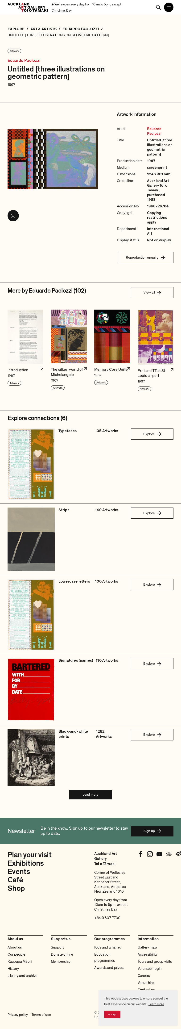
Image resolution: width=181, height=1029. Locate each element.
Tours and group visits (155, 961)
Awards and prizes (108, 967)
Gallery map (147, 947)
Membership (61, 961)
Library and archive (22, 975)
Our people (16, 954)
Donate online (62, 954)
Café (15, 880)
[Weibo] (178, 854)
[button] (25, 351)
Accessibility (147, 954)
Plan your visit (29, 855)
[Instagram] (150, 854)
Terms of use (41, 1014)
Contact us (146, 989)
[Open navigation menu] (168, 7)
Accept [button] (112, 1014)
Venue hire (146, 982)
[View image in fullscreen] (13, 215)
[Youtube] (159, 854)
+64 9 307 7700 (107, 917)
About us (15, 947)
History (13, 968)
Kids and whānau (107, 947)
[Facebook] (140, 854)
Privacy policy (18, 1014)
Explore (149, 434)
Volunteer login (149, 968)
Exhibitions (26, 863)
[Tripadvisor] (169, 854)
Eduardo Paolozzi (24, 60)
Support (57, 947)
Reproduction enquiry (142, 257)
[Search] (158, 7)
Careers (144, 975)
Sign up (149, 830)
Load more (90, 794)
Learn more (156, 1004)
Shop (16, 888)
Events (19, 871)
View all (149, 292)
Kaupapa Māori (20, 961)
